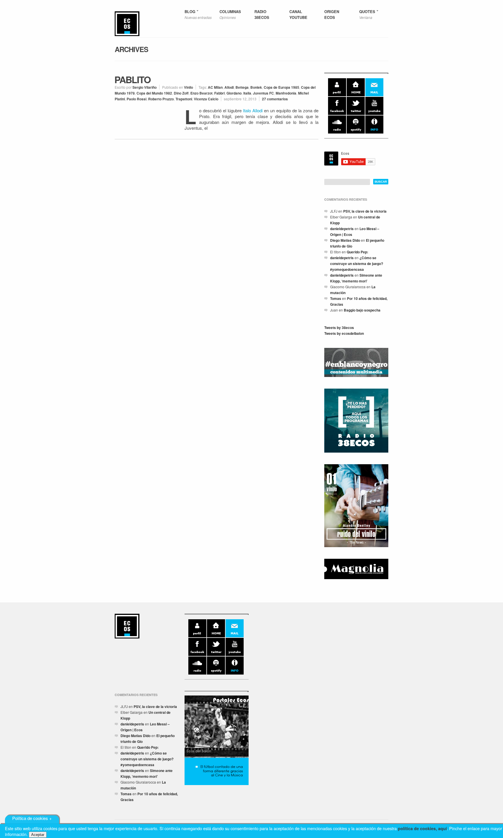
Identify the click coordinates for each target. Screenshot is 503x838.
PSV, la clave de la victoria (365, 211)
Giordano (234, 93)
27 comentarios (275, 99)
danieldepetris (342, 228)
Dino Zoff (181, 93)
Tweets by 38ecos (339, 327)
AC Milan (215, 87)
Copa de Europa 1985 (281, 87)
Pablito (132, 79)
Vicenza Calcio (206, 99)
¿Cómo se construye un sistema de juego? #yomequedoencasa (356, 263)
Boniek (256, 87)
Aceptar (37, 834)
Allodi (229, 87)
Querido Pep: (357, 252)
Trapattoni (184, 99)
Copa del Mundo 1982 (154, 93)
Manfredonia (286, 93)
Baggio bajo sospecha (362, 310)
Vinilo (188, 87)
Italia (247, 93)
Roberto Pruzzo (161, 99)
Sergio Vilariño (144, 87)
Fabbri (219, 93)
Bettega (242, 87)
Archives (131, 49)
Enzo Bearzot (201, 93)
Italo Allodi (253, 110)
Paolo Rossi (136, 99)
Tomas (335, 298)
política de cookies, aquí (422, 828)
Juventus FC (263, 93)
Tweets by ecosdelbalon (344, 333)
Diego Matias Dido (345, 240)
